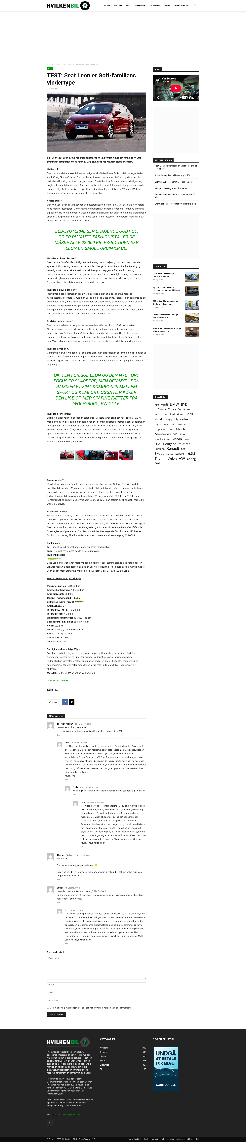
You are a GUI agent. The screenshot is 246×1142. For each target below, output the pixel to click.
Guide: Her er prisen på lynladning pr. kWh (173, 175)
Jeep (166, 424)
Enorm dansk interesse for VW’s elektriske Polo (176, 204)
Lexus (171, 429)
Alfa (157, 404)
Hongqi (168, 419)
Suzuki (179, 453)
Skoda (159, 453)
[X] (71, 702)
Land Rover (181, 424)
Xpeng (191, 458)
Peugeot (169, 443)
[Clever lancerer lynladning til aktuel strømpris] (192, 318)
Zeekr (158, 463)
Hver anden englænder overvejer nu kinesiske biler (175, 195)
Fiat (172, 414)
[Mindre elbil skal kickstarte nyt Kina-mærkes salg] (192, 332)
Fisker (180, 414)
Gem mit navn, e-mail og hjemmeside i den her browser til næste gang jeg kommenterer (90, 1008)
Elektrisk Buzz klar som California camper (173, 182)
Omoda (186, 439)
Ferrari (165, 414)
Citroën (160, 409)
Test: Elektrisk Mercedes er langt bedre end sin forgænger (176, 167)
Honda (159, 419)
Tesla (190, 453)
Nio (168, 439)
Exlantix (157, 415)
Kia (172, 424)
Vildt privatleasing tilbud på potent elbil (172, 188)
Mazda (180, 429)
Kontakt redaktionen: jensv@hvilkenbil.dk (183, 1139)
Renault (173, 448)
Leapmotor (161, 429)
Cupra (172, 409)
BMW (174, 404)
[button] (195, 5)
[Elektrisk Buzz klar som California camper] (192, 277)
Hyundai (181, 419)
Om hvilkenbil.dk (134, 1139)
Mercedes (163, 434)
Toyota (160, 458)
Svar (58, 735)
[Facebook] (65, 702)
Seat (56, 690)
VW (182, 458)
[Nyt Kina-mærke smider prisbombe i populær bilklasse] (192, 291)
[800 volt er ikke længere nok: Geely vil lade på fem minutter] (192, 305)
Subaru (169, 453)
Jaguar (158, 424)
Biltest (58, 64)
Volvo (172, 458)
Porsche (160, 448)
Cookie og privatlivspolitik (154, 1139)
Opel (158, 443)
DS (188, 409)
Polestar (184, 443)
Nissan (177, 438)
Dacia (181, 409)
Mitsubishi (160, 439)
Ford (189, 413)
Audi (164, 404)
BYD (184, 404)
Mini (182, 434)
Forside (50, 64)
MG (175, 434)
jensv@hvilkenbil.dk (57, 680)
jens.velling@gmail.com (69, 1114)
